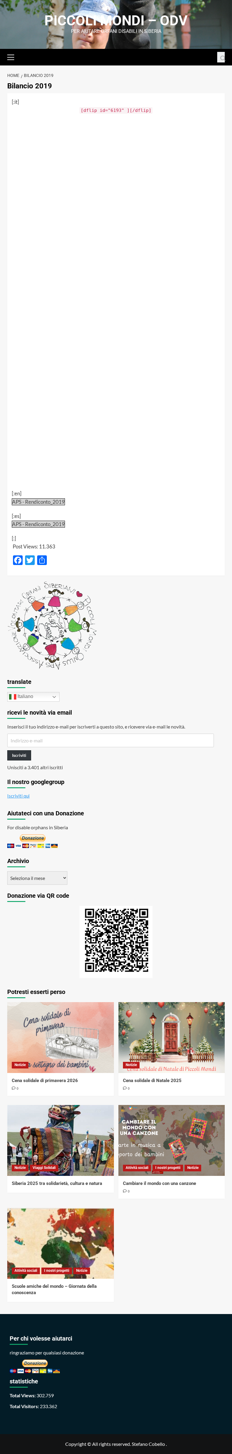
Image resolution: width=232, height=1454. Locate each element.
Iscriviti (19, 755)
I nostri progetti (167, 1168)
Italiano (24, 696)
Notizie (20, 1065)
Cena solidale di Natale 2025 (152, 1080)
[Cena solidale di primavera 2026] (60, 1037)
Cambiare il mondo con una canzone (159, 1183)
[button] (13, 56)
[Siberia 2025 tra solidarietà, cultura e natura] (60, 1140)
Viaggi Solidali (44, 1168)
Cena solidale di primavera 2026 (45, 1080)
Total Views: (23, 1395)
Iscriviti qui (18, 795)
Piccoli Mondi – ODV (116, 20)
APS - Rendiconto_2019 (38, 502)
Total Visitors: (25, 1406)
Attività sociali (137, 1168)
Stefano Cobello (148, 1444)
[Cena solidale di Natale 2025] (171, 1037)
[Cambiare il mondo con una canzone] (171, 1140)
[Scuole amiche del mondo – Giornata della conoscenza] (60, 1243)
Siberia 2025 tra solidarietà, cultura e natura (57, 1183)
